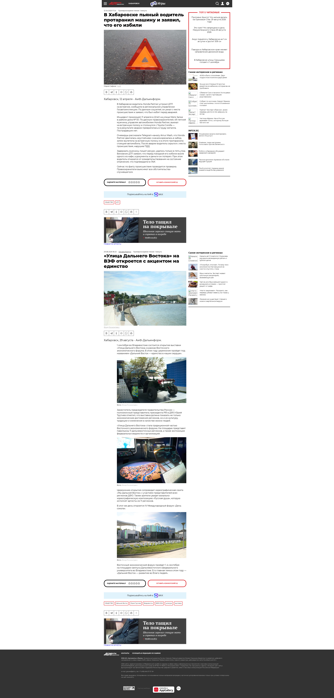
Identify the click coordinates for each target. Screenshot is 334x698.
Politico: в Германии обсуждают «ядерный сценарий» (211, 152)
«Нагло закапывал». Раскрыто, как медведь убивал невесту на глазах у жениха (214, 293)
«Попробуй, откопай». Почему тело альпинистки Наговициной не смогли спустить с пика (214, 267)
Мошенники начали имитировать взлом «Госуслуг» (212, 135)
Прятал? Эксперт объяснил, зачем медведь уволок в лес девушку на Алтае (213, 112)
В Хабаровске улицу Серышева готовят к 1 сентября (209, 61)
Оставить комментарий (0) (167, 182)
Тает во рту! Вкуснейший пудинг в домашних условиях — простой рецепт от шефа (213, 284)
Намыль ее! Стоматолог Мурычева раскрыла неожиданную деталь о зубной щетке (214, 258)
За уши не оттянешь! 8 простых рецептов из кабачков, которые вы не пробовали (215, 86)
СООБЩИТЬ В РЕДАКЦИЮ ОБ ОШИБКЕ (146, 653)
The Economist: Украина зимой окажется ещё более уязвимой (211, 169)
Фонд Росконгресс (112, 327)
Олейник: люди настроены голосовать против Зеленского (212, 143)
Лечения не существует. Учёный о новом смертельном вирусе (213, 300)
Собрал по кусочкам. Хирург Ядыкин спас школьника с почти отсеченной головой (215, 103)
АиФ (119, 86)
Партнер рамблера (144, 688)
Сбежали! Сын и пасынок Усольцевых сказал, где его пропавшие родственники (215, 95)
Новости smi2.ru (112, 244)
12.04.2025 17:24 (110, 11)
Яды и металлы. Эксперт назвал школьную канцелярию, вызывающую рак (212, 275)
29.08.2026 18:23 (110, 252)
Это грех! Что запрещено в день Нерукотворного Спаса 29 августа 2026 (209, 30)
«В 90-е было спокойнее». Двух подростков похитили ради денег (213, 76)
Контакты (125, 653)
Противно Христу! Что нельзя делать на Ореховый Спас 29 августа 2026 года (209, 19)
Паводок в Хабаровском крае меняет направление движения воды (209, 51)
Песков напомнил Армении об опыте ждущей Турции (214, 160)
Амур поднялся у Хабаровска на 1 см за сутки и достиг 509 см (209, 40)
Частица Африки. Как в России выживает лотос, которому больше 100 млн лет (214, 120)
